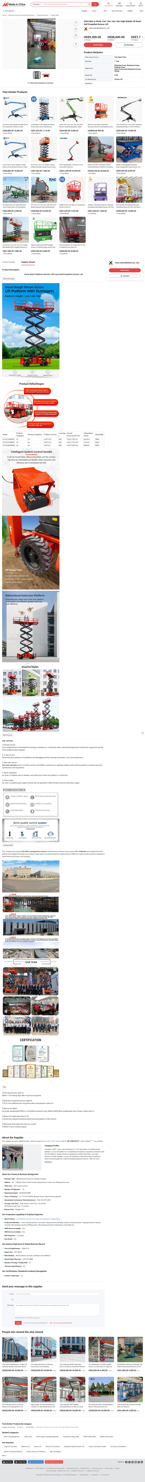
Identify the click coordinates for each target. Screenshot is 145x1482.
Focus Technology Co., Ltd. (57, 1475)
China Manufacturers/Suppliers (56, 1468)
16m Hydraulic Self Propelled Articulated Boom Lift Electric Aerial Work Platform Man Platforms (71, 1406)
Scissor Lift (30, 1219)
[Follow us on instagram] (132, 1462)
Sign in (141, 6)
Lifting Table (55, 15)
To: (13, 1300)
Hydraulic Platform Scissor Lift (74, 1446)
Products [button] (36, 4)
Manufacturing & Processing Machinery (21, 15)
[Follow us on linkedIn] (142, 1462)
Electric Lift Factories (53, 1446)
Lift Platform (20, 1219)
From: (12, 1294)
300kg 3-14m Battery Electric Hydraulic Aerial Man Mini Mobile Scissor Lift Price (101, 206)
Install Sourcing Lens (55, 1462)
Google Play (20, 1462)
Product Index (109, 1468)
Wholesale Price (85, 1468)
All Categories (9, 11)
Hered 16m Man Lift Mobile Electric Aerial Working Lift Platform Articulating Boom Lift (101, 166)
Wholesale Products (72, 1468)
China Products (39, 1468)
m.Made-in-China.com (77, 1471)
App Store (7, 1462)
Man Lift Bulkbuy (55, 1452)
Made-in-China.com (63, 1471)
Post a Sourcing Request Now (61, 1323)
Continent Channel (97, 1468)
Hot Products (29, 1468)
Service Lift (37, 1446)
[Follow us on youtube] (135, 1462)
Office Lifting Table (89, 1437)
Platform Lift (25, 1446)
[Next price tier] (142, 37)
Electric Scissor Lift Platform (36, 1452)
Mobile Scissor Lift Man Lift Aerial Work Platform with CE (72, 206)
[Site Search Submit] (95, 4)
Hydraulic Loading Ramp (51, 1219)
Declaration (95, 1475)
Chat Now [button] (130, 45)
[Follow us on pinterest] (139, 1462)
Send (18, 1323)
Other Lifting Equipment (12, 1437)
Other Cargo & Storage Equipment (47, 1437)
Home (4, 15)
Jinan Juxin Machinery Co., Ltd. (99, 28)
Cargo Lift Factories (10, 1446)
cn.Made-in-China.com (92, 1471)
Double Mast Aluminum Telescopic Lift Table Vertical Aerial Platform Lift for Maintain (129, 1366)
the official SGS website (52, 1141)
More (4, 1455)
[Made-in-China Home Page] (13, 4)
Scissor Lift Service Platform (13, 1452)
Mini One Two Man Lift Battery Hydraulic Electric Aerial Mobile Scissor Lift (100, 126)
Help (104, 11)
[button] (89, 4)
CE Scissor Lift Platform (118, 1446)
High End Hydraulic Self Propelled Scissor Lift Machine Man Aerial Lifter (43, 246)
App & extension (117, 11)
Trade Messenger (35, 1462)
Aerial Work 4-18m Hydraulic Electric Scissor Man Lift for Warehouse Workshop (43, 126)
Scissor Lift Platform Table (97, 1446)
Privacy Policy (105, 1475)
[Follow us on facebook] (126, 1462)
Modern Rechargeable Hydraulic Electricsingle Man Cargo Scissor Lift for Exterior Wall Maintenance (129, 166)
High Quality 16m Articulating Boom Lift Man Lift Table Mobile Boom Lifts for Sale (43, 1406)
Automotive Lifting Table (71, 1437)
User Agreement (84, 1475)
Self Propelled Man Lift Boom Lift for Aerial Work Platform (71, 166)
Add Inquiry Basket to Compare (41, 83)
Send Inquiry (98, 45)
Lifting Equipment (42, 15)
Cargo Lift (38, 1219)
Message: (11, 1305)
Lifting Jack (28, 1437)
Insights (117, 1468)
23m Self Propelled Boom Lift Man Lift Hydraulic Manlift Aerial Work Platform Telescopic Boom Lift (14, 1366)
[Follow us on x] (129, 1462)
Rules (141, 11)
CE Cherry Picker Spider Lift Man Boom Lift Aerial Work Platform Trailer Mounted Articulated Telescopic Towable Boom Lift (15, 126)
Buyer (94, 11)
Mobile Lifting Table (106, 1437)
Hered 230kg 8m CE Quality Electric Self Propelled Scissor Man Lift (72, 246)
